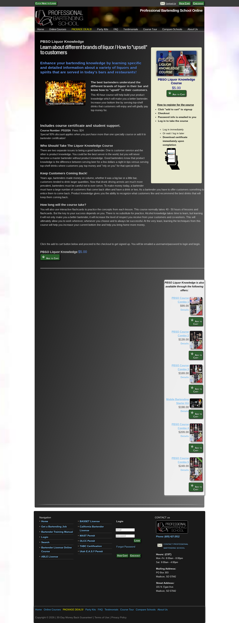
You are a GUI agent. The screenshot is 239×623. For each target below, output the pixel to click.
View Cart (184, 3)
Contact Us (171, 3)
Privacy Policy (118, 617)
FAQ (116, 29)
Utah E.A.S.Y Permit (91, 551)
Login (44, 537)
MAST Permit (87, 535)
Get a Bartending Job (54, 526)
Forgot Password (125, 546)
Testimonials (130, 29)
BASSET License (90, 521)
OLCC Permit (87, 540)
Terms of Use (101, 617)
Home (40, 29)
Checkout (198, 3)
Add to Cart (178, 94)
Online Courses (57, 29)
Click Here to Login (46, 3)
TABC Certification (91, 546)
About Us (193, 29)
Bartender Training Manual (57, 531)
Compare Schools (172, 29)
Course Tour (150, 29)
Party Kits (102, 29)
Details (185, 310)
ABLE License (49, 556)
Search (45, 542)
